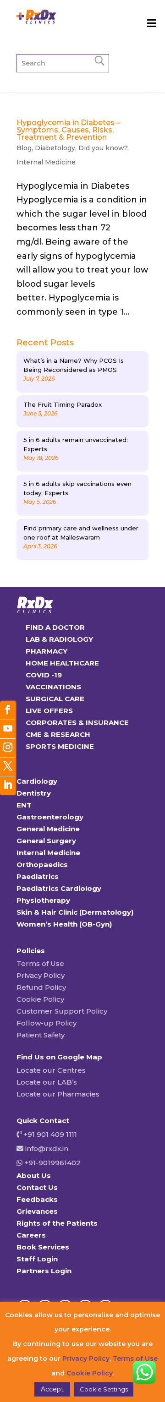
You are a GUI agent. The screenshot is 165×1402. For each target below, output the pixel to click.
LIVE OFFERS (49, 710)
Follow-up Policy (46, 1023)
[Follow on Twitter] (8, 767)
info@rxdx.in (46, 1148)
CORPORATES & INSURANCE (77, 722)
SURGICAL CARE (55, 698)
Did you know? (102, 148)
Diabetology (55, 148)
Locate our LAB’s (46, 1082)
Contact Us (37, 1187)
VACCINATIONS (53, 686)
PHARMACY (46, 651)
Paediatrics (37, 876)
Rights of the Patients (57, 1223)
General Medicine (48, 828)
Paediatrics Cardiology (58, 888)
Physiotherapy (43, 900)
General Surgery (46, 840)
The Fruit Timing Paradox (62, 404)
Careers (31, 1235)
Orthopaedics (42, 864)
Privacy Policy (40, 975)
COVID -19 (44, 675)
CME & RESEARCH (58, 734)
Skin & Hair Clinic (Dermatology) (74, 912)
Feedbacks (37, 1199)
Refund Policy (41, 987)
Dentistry (33, 793)
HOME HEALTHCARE (62, 663)
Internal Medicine (46, 162)
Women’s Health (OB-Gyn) (64, 924)
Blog (24, 148)
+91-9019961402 (51, 1162)
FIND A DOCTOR (55, 627)
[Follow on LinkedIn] (8, 785)
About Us (33, 1175)
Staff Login (37, 1259)
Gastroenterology (49, 817)
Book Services (42, 1247)
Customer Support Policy (61, 1011)
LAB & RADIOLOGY (59, 639)
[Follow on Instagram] (8, 748)
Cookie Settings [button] (104, 1389)
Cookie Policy (40, 999)
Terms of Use (40, 963)
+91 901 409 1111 (49, 1134)
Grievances (37, 1211)
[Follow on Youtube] (8, 729)
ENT (24, 805)
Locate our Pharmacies (57, 1094)
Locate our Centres (51, 1070)
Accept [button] (52, 1389)
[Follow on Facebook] (8, 710)
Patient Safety (40, 1035)
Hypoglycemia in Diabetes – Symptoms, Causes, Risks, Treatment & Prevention (68, 130)
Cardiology (36, 781)
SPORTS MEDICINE (60, 746)
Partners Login (44, 1270)
